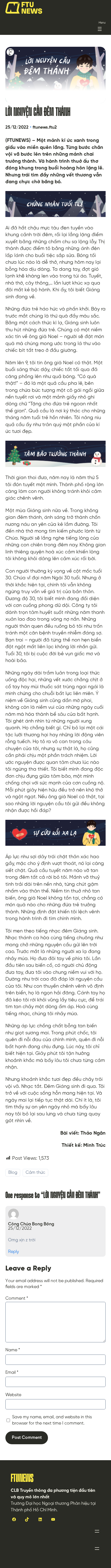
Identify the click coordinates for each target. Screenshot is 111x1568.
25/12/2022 (20, 1228)
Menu (102, 22)
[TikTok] (27, 1519)
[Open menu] (99, 29)
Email (11, 1372)
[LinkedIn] (40, 1519)
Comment (16, 1298)
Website (13, 1395)
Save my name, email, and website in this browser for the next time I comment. (52, 1420)
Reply (13, 1251)
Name (12, 1350)
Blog (12, 1172)
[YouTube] (53, 1519)
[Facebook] (14, 1519)
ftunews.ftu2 (45, 127)
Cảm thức (35, 1172)
